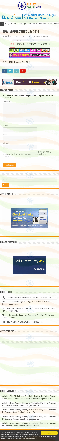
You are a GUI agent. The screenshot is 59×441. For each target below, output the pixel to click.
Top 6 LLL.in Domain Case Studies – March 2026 (22, 322)
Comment (8, 101)
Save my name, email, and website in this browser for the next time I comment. (27, 154)
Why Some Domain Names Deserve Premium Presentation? (26, 297)
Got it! (49, 433)
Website (6, 143)
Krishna (8, 36)
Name (6, 126)
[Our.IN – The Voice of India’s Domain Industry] (29, 5)
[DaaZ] (29, 82)
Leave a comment (43, 36)
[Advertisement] (29, 364)
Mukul (4, 396)
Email (6, 134)
